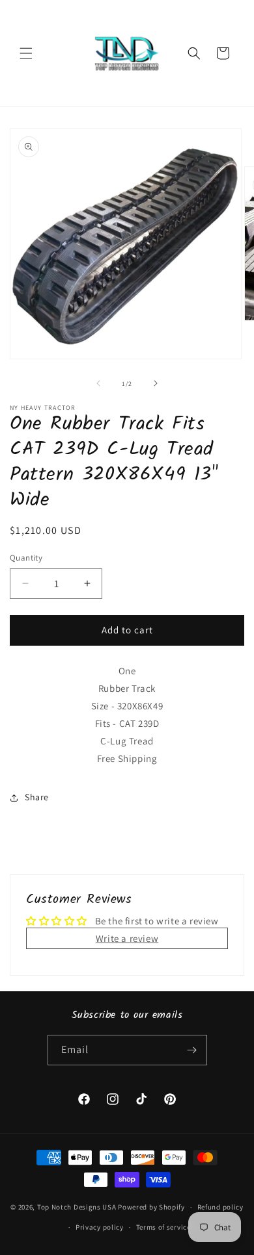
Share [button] (37, 797)
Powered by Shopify (151, 1206)
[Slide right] (155, 383)
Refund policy (220, 1206)
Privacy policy (100, 1227)
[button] (26, 53)
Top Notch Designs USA (77, 1206)
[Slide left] (98, 383)
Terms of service (163, 1227)
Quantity (26, 557)
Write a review (127, 938)
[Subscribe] (192, 1050)
